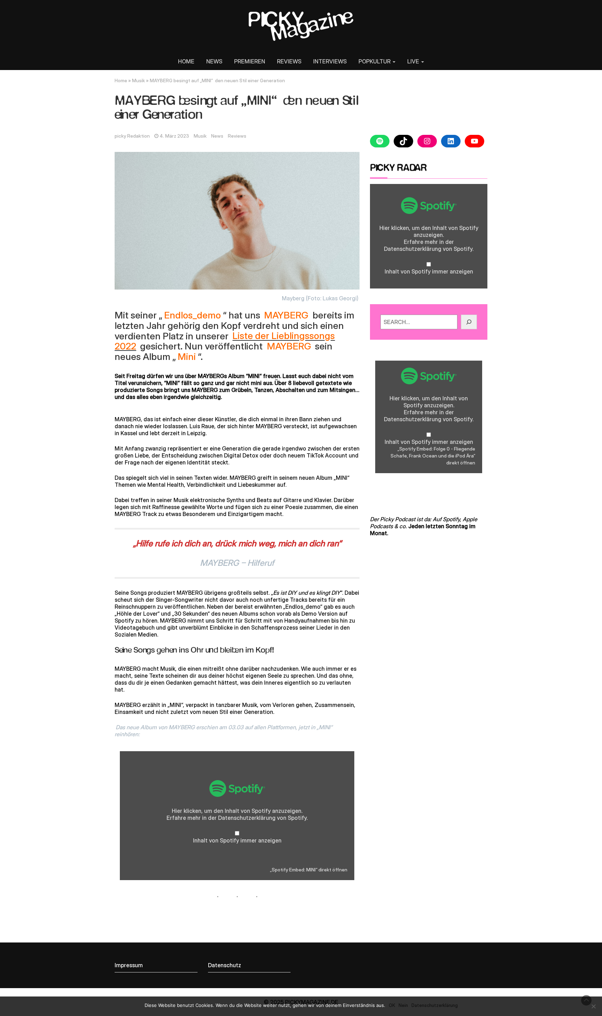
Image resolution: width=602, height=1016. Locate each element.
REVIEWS (289, 61)
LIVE (413, 61)
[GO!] (469, 322)
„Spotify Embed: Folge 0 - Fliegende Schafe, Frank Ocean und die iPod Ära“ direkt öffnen (433, 455)
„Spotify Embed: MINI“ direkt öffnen (308, 869)
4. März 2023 (174, 136)
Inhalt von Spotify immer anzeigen (237, 840)
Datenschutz (224, 965)
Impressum (129, 965)
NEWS (214, 61)
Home (121, 80)
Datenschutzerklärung (247, 817)
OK (392, 1005)
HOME (186, 61)
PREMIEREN (249, 61)
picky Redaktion (132, 136)
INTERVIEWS (330, 61)
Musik (138, 80)
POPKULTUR (375, 61)
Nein (403, 1005)
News (217, 136)
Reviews (237, 136)
